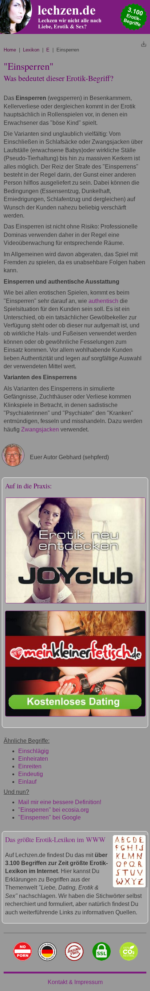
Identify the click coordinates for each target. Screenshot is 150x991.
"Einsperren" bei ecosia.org (53, 810)
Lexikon (31, 50)
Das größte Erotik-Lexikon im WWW (55, 839)
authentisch (103, 301)
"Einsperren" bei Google (49, 817)
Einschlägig (33, 751)
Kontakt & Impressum (75, 982)
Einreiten (30, 766)
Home (10, 50)
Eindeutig (30, 774)
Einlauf (27, 782)
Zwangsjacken (40, 429)
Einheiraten (33, 759)
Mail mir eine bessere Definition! (59, 802)
